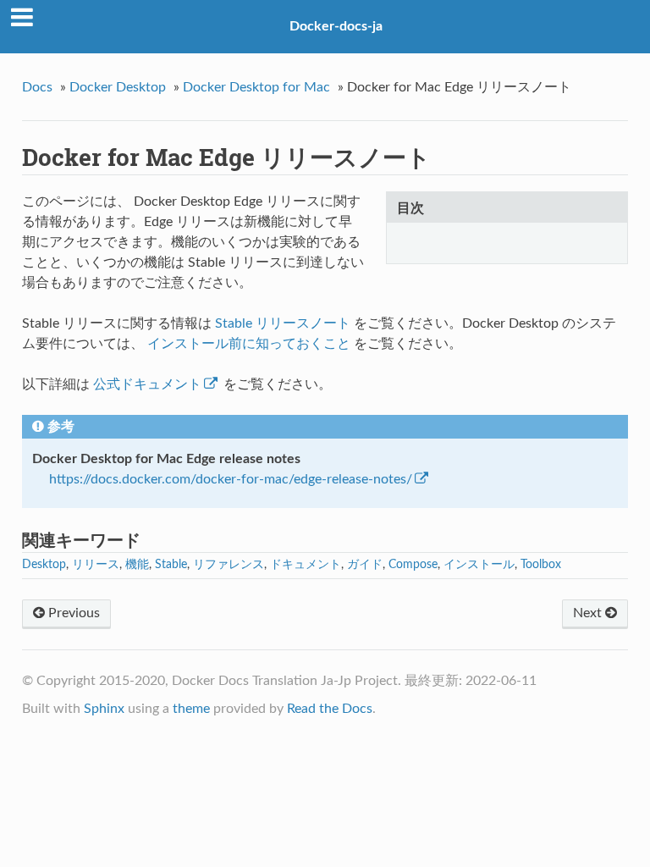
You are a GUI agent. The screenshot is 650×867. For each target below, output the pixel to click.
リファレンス (228, 565)
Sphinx (104, 708)
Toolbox (541, 565)
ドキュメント (305, 565)
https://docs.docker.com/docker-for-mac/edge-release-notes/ (230, 479)
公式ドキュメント (147, 384)
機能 (137, 565)
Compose (413, 565)
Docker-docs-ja (336, 26)
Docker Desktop (117, 87)
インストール (479, 565)
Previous (72, 613)
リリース (95, 565)
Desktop (44, 565)
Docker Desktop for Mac (256, 87)
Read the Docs (329, 708)
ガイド (365, 565)
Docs (37, 87)
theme (191, 708)
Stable (171, 565)
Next (589, 613)
